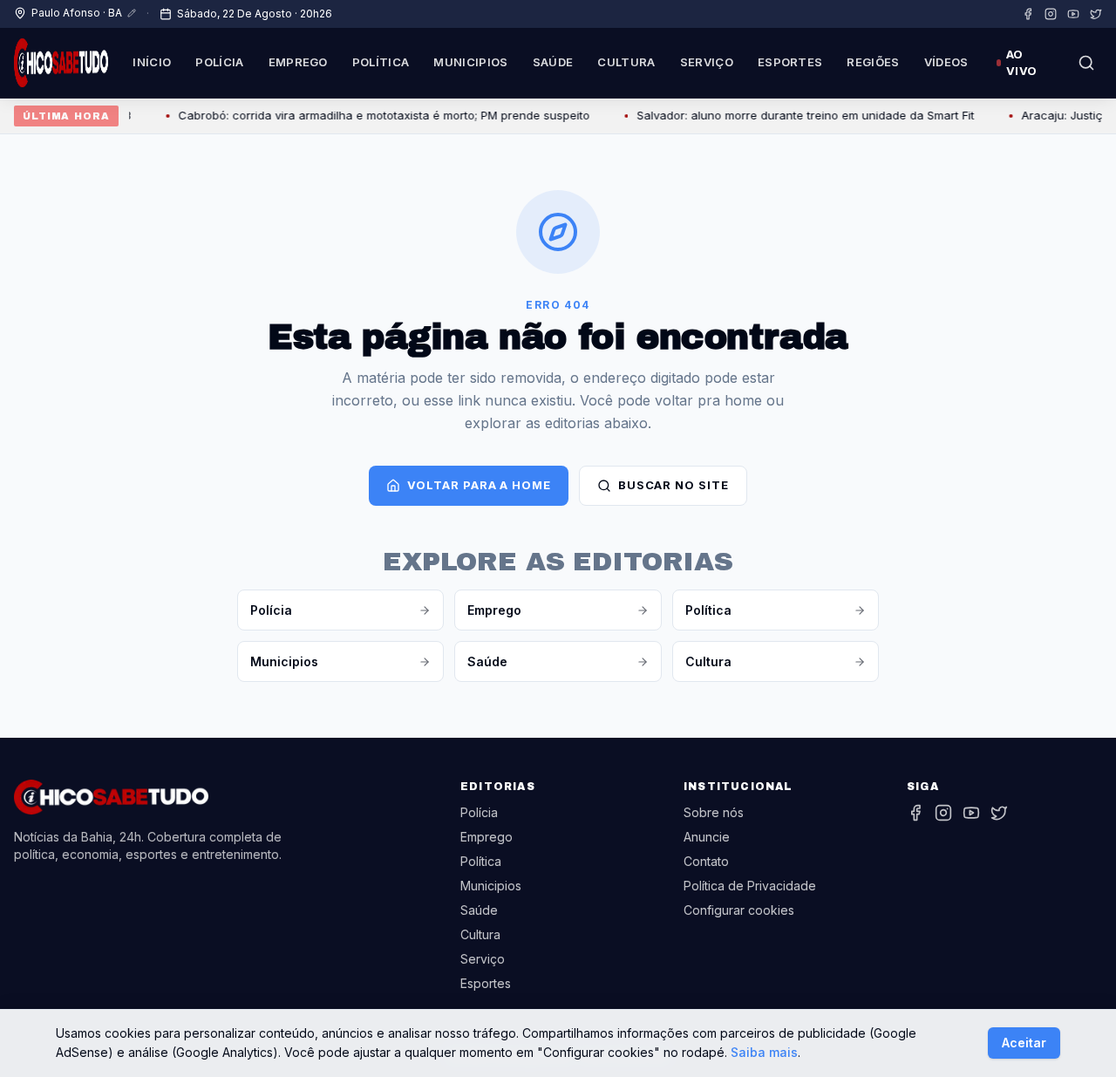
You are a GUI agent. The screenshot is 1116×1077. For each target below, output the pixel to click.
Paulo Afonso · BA (76, 12)
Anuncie (707, 836)
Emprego (298, 62)
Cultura (626, 62)
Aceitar (1024, 1042)
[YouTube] (1073, 14)
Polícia (219, 62)
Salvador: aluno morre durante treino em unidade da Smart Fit (794, 115)
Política (381, 62)
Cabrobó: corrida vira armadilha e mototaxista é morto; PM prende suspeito (373, 115)
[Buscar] (1086, 62)
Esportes (790, 62)
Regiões (873, 62)
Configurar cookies (739, 910)
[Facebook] (1028, 14)
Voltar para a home (478, 485)
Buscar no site (673, 485)
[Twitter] (1096, 14)
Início (152, 62)
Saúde (553, 62)
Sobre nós (714, 812)
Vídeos (946, 62)
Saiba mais (764, 1052)
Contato (706, 861)
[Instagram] (1051, 14)
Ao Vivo (1021, 62)
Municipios (470, 62)
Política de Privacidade (750, 885)
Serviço (706, 62)
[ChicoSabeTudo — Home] (61, 62)
